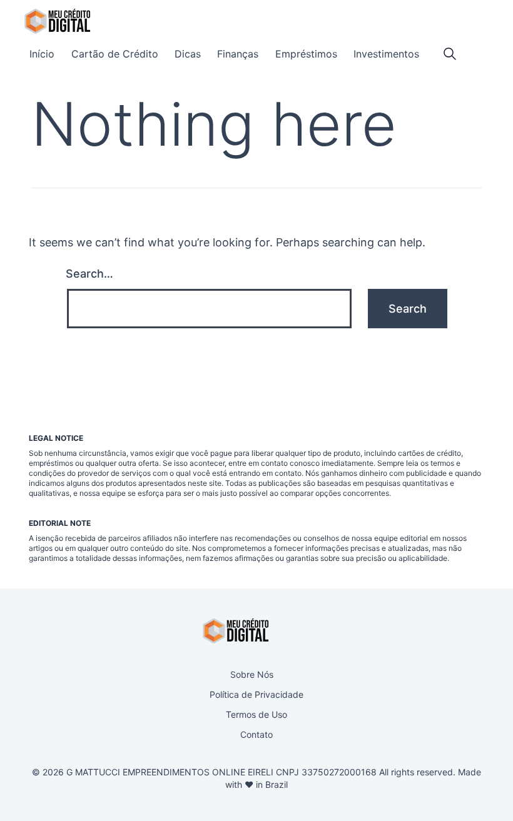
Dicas (188, 54)
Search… (89, 273)
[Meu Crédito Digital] (57, 21)
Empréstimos (306, 54)
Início (41, 54)
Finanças (237, 54)
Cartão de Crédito (114, 54)
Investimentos (386, 54)
